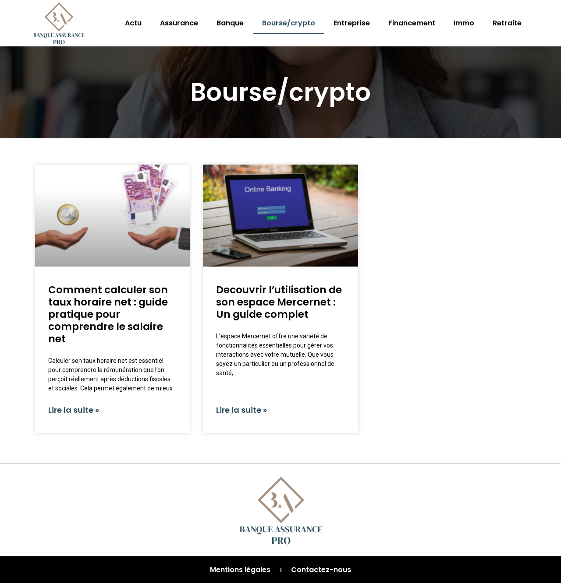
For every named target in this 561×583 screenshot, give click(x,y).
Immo (464, 23)
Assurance (179, 23)
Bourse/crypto (288, 23)
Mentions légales (240, 570)
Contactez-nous (321, 570)
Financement (411, 23)
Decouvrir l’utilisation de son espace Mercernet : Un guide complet (279, 302)
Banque (230, 23)
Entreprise (352, 23)
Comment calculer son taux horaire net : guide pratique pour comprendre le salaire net (108, 314)
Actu (133, 23)
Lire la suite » (73, 409)
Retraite (507, 23)
